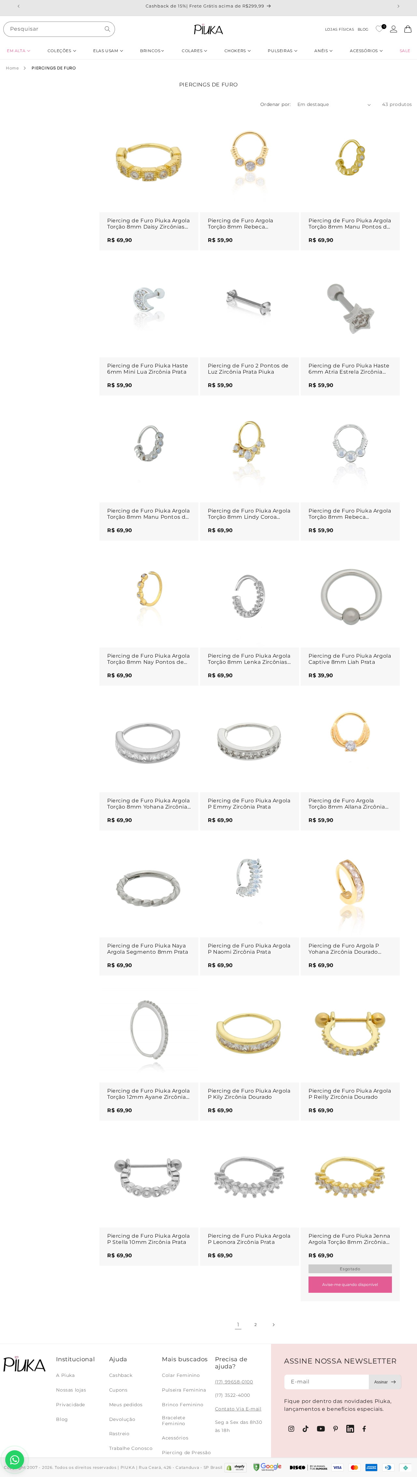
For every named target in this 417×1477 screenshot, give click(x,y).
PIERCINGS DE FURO (54, 68)
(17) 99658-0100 (234, 1382)
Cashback (121, 1375)
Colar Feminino (181, 1375)
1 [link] (238, 1324)
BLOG (363, 29)
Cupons (118, 1390)
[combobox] (59, 29)
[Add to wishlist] (187, 124)
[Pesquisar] (107, 29)
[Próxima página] (273, 1325)
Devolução (122, 1419)
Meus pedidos (126, 1405)
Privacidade (70, 1405)
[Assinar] (385, 1382)
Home (12, 68)
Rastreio (119, 1434)
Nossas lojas (71, 1390)
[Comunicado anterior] (18, 6)
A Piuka (65, 1375)
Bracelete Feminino (173, 1420)
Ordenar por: (275, 104)
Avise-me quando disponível (350, 1284)
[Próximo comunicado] (398, 6)
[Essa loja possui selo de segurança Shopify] (235, 1467)
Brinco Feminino (182, 1405)
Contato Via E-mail (238, 1409)
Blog (62, 1419)
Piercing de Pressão (186, 1452)
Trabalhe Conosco (131, 1448)
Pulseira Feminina (184, 1390)
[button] (18, 50)
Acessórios (175, 1438)
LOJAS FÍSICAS (339, 29)
